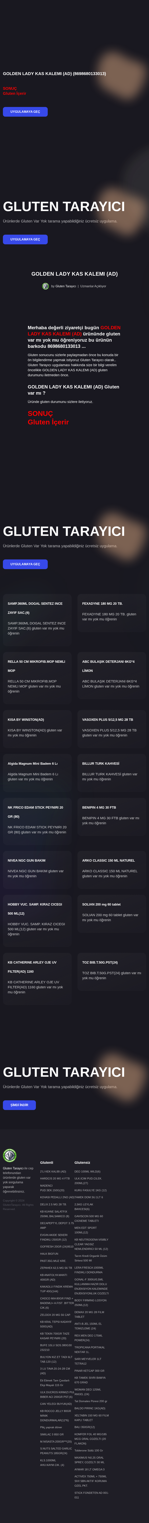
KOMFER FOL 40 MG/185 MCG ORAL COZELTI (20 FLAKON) (90, 1439)
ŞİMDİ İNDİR (19, 1105)
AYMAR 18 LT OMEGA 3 (89, 1469)
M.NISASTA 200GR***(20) (56, 1441)
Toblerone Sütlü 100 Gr (88, 1450)
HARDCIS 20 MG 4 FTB (55, 1178)
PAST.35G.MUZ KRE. (53, 1260)
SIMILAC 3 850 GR (52, 1434)
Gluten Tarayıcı (65, 286)
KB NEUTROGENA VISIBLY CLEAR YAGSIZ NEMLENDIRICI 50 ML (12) (91, 1244)
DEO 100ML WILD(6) (87, 1171)
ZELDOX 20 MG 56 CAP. (55, 1314)
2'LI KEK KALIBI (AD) (53, 1171)
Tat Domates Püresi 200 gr (90, 1401)
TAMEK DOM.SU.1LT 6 (88, 1197)
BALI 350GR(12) (84, 1427)
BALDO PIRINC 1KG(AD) (89, 1408)
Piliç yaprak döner (51, 1427)
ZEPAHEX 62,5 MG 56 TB (56, 1267)
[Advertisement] (74, 12)
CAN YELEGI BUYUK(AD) (56, 1403)
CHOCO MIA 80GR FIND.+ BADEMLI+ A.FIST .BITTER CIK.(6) (57, 1303)
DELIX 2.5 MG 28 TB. (53, 1204)
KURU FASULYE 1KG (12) (90, 1190)
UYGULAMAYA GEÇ (25, 111)
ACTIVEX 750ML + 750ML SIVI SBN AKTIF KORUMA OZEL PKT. (90, 1481)
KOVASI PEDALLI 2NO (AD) (57, 1197)
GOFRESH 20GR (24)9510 (57, 1246)
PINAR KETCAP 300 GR (89, 1370)
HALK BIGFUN (49, 1253)
